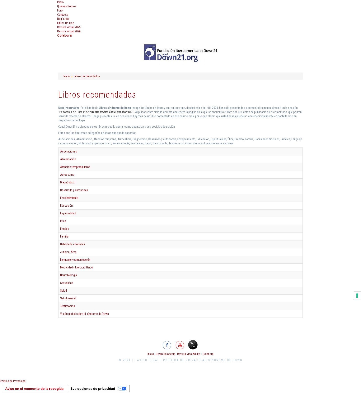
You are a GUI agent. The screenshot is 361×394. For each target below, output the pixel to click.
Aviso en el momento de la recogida (34, 388)
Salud (63, 290)
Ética (63, 221)
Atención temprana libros (75, 167)
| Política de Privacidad (184, 360)
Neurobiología (68, 275)
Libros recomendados (87, 76)
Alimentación (68, 159)
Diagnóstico (67, 182)
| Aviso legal (147, 360)
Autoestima (67, 174)
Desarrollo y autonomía (74, 190)
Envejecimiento (69, 198)
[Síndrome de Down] (180, 53)
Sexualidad (66, 283)
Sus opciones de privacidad (92, 388)
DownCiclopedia (165, 354)
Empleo (64, 228)
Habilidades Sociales (72, 244)
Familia (64, 236)
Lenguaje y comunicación (75, 259)
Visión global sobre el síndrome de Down (84, 313)
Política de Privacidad (12, 381)
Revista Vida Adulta (188, 354)
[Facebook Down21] (167, 344)
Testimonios (67, 306)
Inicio (67, 76)
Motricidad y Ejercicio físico (76, 267)
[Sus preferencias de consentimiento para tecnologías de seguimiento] (357, 296)
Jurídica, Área (68, 252)
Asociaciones (68, 151)
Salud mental (68, 298)
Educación (66, 205)
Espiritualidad (68, 213)
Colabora (208, 354)
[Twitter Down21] (193, 344)
